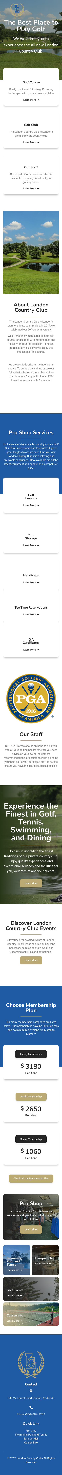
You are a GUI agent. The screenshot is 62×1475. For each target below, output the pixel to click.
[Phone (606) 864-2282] (31, 1407)
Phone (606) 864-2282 (31, 1414)
